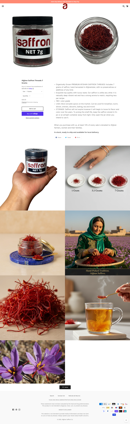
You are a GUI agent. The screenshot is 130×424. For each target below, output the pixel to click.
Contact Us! (61, 396)
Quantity (25, 96)
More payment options (32, 118)
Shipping (24, 102)
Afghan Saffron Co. (67, 419)
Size (24, 91)
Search (52, 396)
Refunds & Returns (74, 396)
